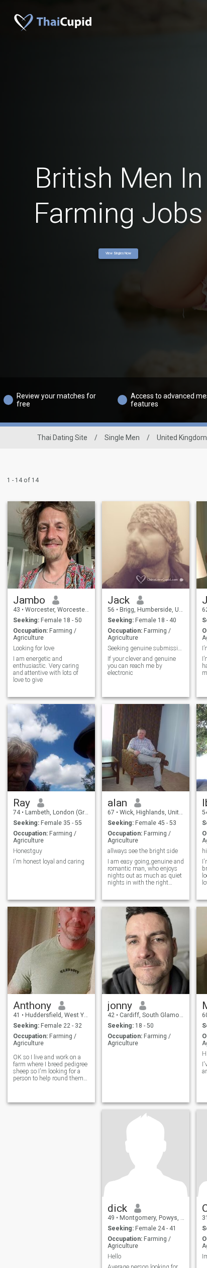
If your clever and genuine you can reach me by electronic (142, 665)
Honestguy (27, 851)
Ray (21, 803)
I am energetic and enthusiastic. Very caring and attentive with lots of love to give (46, 669)
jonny (120, 1006)
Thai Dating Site (62, 438)
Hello (114, 1256)
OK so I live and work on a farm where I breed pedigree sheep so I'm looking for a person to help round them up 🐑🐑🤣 (50, 1068)
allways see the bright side (143, 851)
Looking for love (33, 648)
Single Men (122, 438)
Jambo (29, 600)
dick (117, 1208)
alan (117, 803)
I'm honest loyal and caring (48, 861)
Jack (119, 600)
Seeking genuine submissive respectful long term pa (146, 648)
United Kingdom (182, 438)
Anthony (32, 1006)
